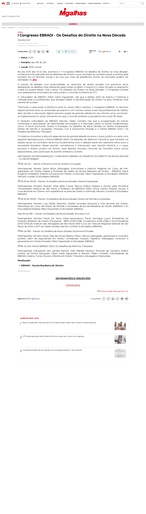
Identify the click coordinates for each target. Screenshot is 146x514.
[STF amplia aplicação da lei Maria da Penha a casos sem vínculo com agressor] (119, 340)
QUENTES (60, 3)
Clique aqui (73, 284)
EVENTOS (106, 3)
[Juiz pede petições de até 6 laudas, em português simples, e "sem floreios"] (119, 354)
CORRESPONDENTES (94, 3)
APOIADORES (69, 3)
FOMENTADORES (80, 3)
